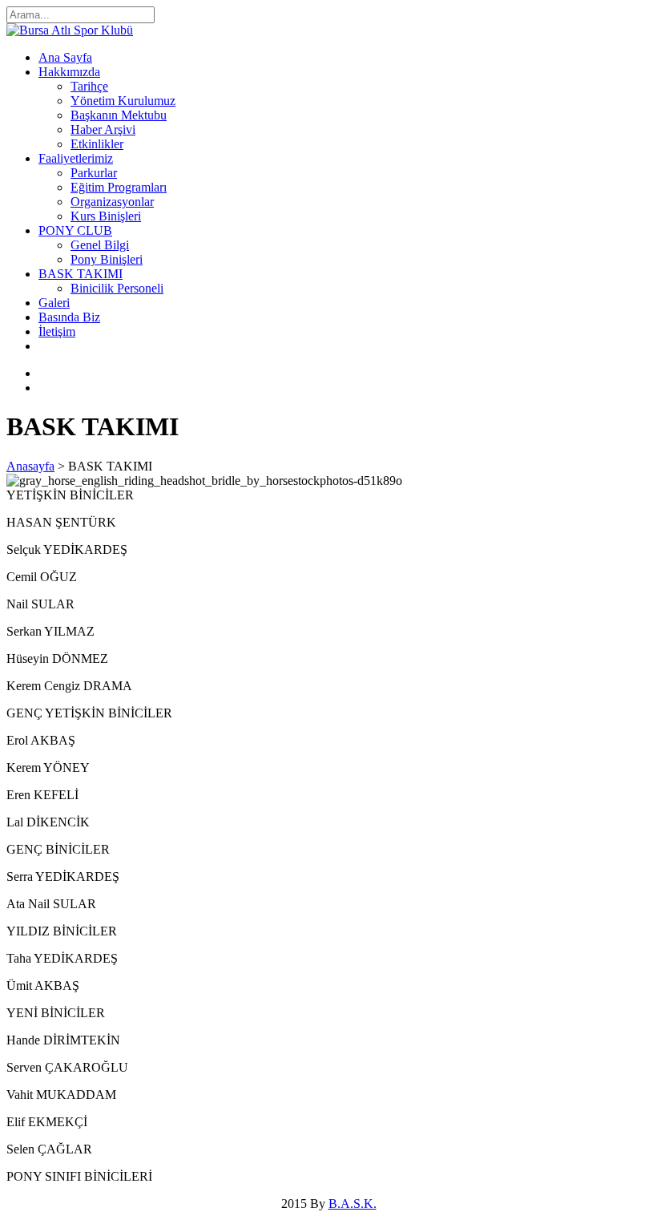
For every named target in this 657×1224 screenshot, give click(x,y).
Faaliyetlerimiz (75, 158)
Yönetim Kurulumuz (123, 100)
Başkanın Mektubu (119, 115)
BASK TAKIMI (80, 274)
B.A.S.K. (352, 1203)
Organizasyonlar (112, 201)
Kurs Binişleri (106, 216)
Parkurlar (94, 173)
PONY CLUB (75, 230)
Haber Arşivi (103, 129)
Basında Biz (69, 317)
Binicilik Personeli (117, 288)
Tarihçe (89, 86)
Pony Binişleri (107, 259)
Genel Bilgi (100, 245)
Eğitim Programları (119, 187)
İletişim (56, 331)
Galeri (54, 302)
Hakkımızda (69, 72)
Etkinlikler (97, 144)
